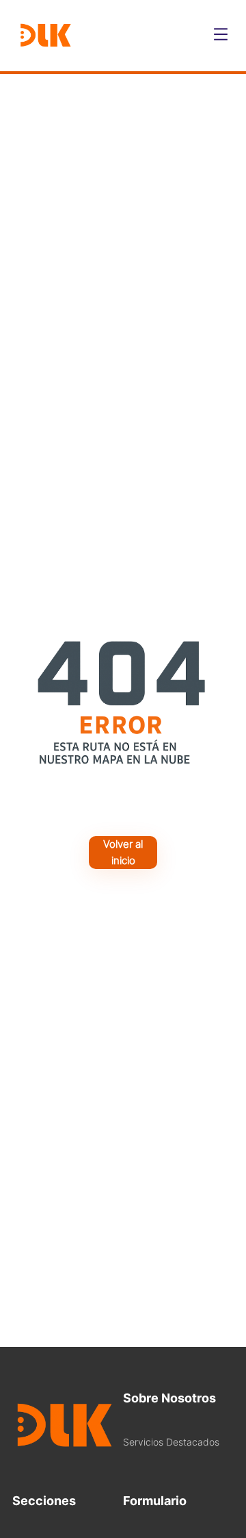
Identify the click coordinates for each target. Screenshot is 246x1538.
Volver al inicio (123, 852)
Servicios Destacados (171, 1442)
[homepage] (45, 35)
